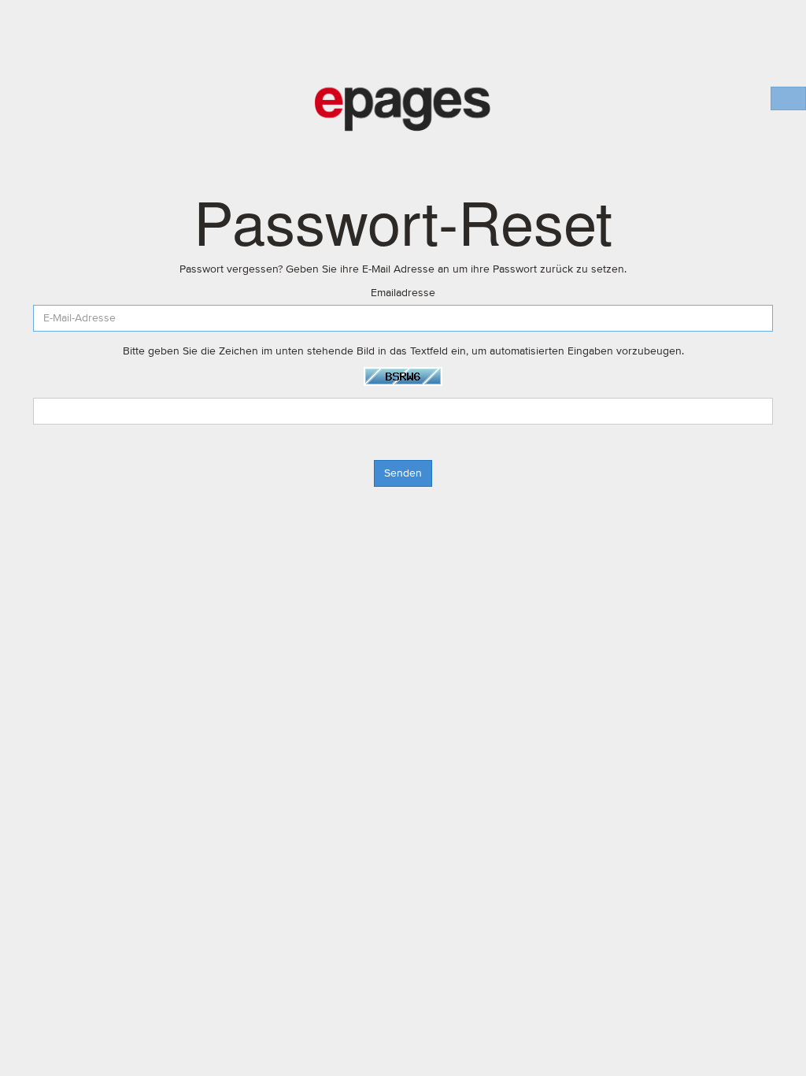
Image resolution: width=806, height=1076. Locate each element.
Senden (403, 473)
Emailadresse (403, 293)
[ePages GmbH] (402, 109)
